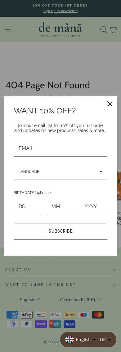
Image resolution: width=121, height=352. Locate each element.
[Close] (109, 103)
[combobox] (60, 172)
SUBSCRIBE (60, 231)
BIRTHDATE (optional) (32, 193)
